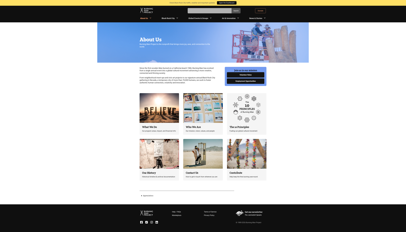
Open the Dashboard (226, 3)
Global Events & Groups (198, 18)
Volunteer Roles (246, 75)
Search (236, 11)
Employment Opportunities (246, 81)
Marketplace (176, 215)
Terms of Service (210, 212)
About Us (144, 18)
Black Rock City (168, 18)
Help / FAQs (176, 212)
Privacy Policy (209, 215)
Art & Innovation (229, 18)
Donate (260, 11)
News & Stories (255, 18)
